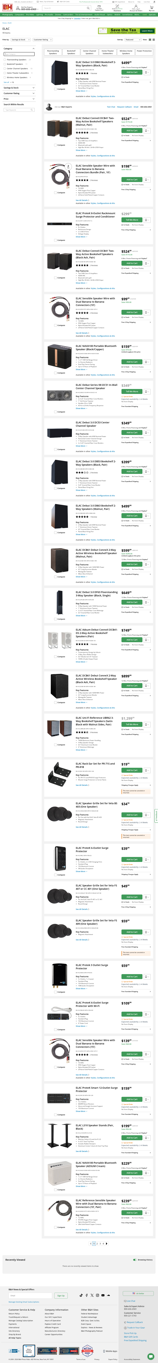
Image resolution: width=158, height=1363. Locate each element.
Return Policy (14, 1313)
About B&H (49, 1313)
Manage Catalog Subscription (21, 1320)
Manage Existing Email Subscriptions (24, 1302)
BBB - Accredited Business (15, 1351)
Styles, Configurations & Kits (103, 96)
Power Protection (144, 51)
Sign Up (61, 1295)
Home (4, 23)
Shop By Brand (15, 1334)
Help (139, 2)
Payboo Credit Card (53, 1324)
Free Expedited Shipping (135, 1340)
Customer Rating (41, 39)
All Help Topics (15, 1338)
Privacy (96, 1359)
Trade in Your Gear (136, 1327)
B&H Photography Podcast (92, 1331)
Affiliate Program (52, 1327)
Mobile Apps (111, 1351)
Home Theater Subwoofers (108, 52)
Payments (13, 1324)
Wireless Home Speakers (126, 52)
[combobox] (133, 39)
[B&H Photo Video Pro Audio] (8, 7)
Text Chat (111, 107)
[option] (19, 60)
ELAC (10, 23)
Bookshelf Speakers (71, 52)
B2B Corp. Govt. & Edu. (90, 1320)
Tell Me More (132, 219)
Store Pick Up (130, 1333)
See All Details (82, 200)
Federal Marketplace (89, 1313)
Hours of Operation (53, 1320)
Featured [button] (129, 39)
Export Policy (113, 1359)
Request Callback (124, 107)
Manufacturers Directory (55, 1331)
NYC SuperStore (120, 2)
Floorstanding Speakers (53, 52)
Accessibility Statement (132, 1359)
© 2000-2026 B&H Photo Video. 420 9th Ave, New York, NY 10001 (31, 1359)
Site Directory (14, 1331)
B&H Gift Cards (131, 1336)
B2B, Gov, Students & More (23, 2)
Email (136, 107)
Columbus (77, 18)
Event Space (86, 1324)
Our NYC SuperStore (53, 1317)
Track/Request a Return (18, 1317)
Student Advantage (89, 1317)
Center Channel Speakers (89, 52)
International (14, 1327)
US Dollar (140, 1293)
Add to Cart (132, 72)
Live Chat (147, 2)
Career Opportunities (53, 1334)
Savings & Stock (18, 39)
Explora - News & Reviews (91, 1327)
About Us (131, 2)
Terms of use (80, 1359)
